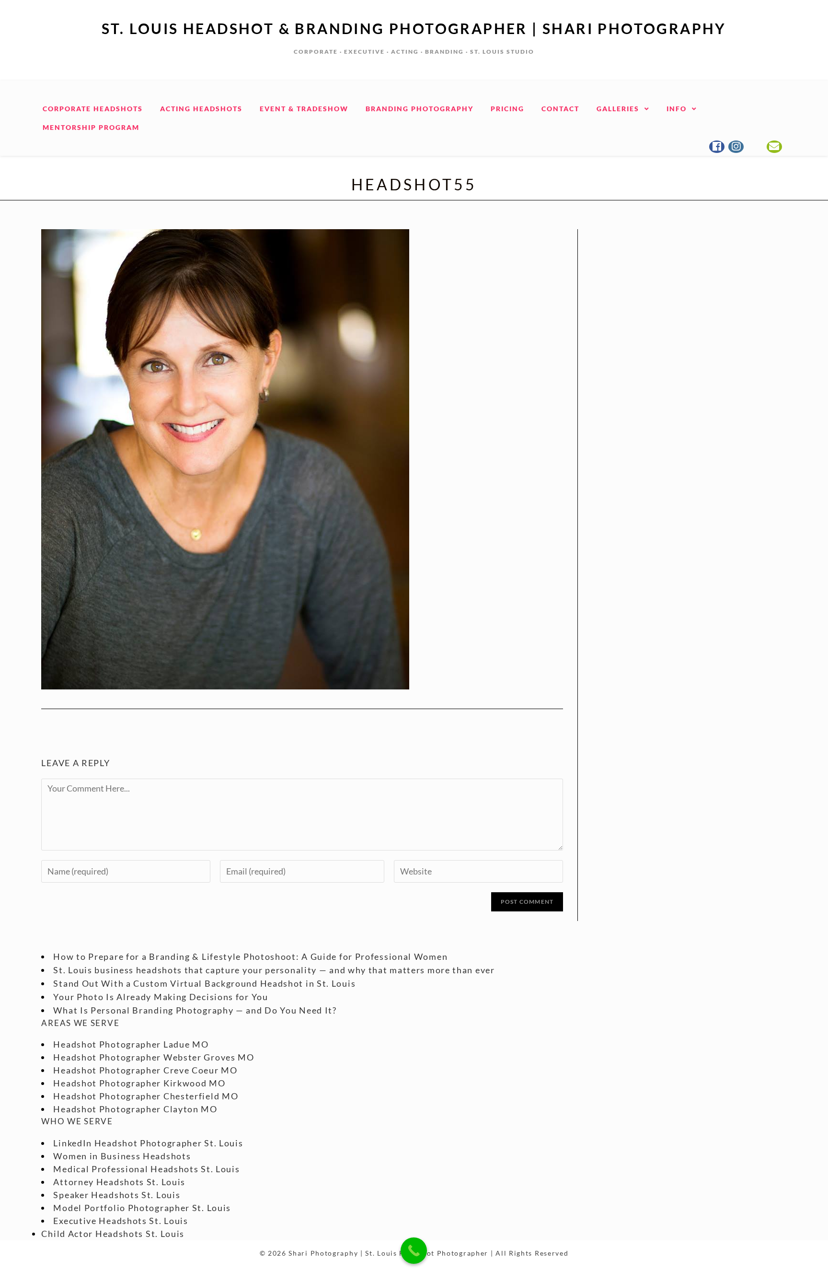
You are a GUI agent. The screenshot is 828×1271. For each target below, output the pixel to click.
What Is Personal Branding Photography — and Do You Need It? (194, 1010)
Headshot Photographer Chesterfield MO (145, 1096)
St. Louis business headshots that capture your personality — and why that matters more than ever (273, 970)
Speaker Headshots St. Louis (116, 1194)
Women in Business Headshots (122, 1156)
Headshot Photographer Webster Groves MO (153, 1057)
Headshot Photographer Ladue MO (130, 1044)
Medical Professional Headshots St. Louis (146, 1169)
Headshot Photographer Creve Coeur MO (145, 1070)
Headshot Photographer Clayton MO (135, 1109)
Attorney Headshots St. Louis (119, 1182)
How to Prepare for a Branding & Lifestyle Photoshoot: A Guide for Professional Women (250, 956)
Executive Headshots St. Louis (120, 1220)
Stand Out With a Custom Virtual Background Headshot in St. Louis (204, 983)
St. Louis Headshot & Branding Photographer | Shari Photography (414, 28)
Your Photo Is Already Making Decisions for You (160, 996)
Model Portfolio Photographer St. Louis (142, 1207)
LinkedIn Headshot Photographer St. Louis (148, 1143)
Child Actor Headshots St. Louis (112, 1233)
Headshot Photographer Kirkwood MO (139, 1083)
